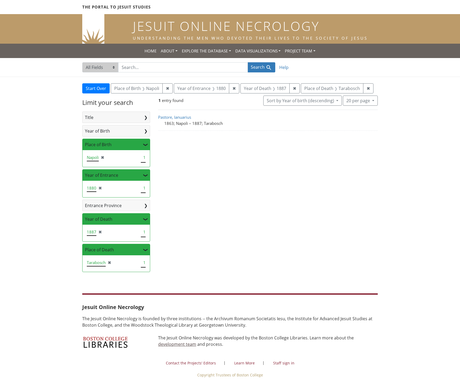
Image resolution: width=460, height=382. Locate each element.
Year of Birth (97, 131)
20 (358, 100)
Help (284, 67)
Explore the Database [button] (205, 51)
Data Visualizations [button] (256, 51)
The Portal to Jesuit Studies (116, 7)
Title (89, 117)
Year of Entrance (101, 175)
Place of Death (99, 250)
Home (151, 51)
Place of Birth (98, 144)
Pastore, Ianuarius (174, 117)
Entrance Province (103, 205)
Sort (300, 101)
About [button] (167, 51)
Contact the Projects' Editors (191, 362)
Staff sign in (283, 362)
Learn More (244, 362)
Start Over (96, 88)
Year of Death (98, 219)
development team (177, 344)
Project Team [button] (298, 51)
